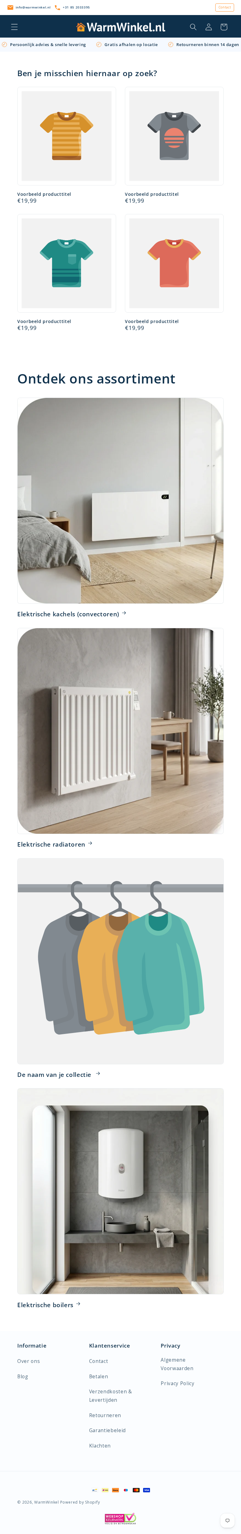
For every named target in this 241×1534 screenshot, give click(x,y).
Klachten (100, 1446)
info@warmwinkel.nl (33, 7)
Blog (22, 1376)
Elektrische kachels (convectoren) (68, 614)
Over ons (28, 1361)
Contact (224, 7)
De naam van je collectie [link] (55, 1075)
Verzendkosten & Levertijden (110, 1395)
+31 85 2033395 (76, 7)
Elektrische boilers (45, 1305)
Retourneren (105, 1415)
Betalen (98, 1376)
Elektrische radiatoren (51, 844)
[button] (14, 26)
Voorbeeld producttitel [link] (44, 194)
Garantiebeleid (107, 1430)
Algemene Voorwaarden (177, 1364)
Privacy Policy (177, 1383)
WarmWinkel (46, 1502)
